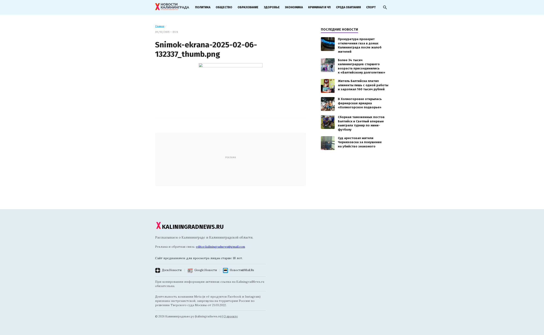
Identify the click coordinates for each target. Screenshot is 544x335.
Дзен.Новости (171, 270)
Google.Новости (205, 270)
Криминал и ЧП (319, 7)
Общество (224, 7)
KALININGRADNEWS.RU (193, 226)
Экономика (294, 7)
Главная (159, 26)
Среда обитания (348, 7)
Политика (202, 7)
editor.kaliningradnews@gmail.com (220, 247)
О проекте (231, 316)
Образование (248, 7)
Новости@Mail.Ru (242, 270)
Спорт (371, 7)
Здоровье (272, 7)
